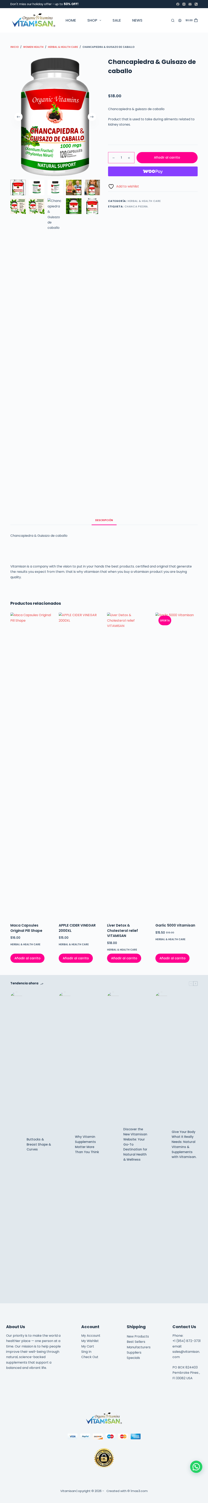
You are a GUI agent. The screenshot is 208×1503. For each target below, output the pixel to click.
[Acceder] (179, 20)
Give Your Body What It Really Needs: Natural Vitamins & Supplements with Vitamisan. (184, 1144)
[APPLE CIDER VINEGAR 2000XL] (80, 765)
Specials (133, 1357)
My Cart (87, 1346)
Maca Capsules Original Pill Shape (26, 928)
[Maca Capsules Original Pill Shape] (31, 765)
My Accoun (90, 1335)
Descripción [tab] (104, 520)
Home (71, 20)
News (137, 20)
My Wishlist (90, 1341)
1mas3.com (139, 1491)
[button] (196, 1467)
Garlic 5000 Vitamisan (175, 925)
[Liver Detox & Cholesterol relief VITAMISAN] (128, 765)
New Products (138, 1336)
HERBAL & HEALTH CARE (144, 201)
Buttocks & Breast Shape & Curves (39, 1144)
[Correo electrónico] (190, 4)
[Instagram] (183, 4)
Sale (117, 20)
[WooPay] (153, 171)
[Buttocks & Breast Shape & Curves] (16, 1144)
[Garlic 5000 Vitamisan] (176, 765)
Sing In (86, 1351)
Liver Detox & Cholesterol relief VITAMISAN (122, 930)
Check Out (89, 1357)
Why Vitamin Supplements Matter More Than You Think (87, 1144)
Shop (92, 20)
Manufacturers (139, 1347)
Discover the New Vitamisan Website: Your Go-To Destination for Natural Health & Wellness (135, 1144)
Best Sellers (136, 1341)
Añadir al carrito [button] (27, 958)
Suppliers (134, 1352)
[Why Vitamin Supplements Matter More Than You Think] (65, 1144)
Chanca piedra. (137, 206)
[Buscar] (172, 20)
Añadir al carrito (167, 157)
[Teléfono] (196, 4)
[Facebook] (177, 4)
